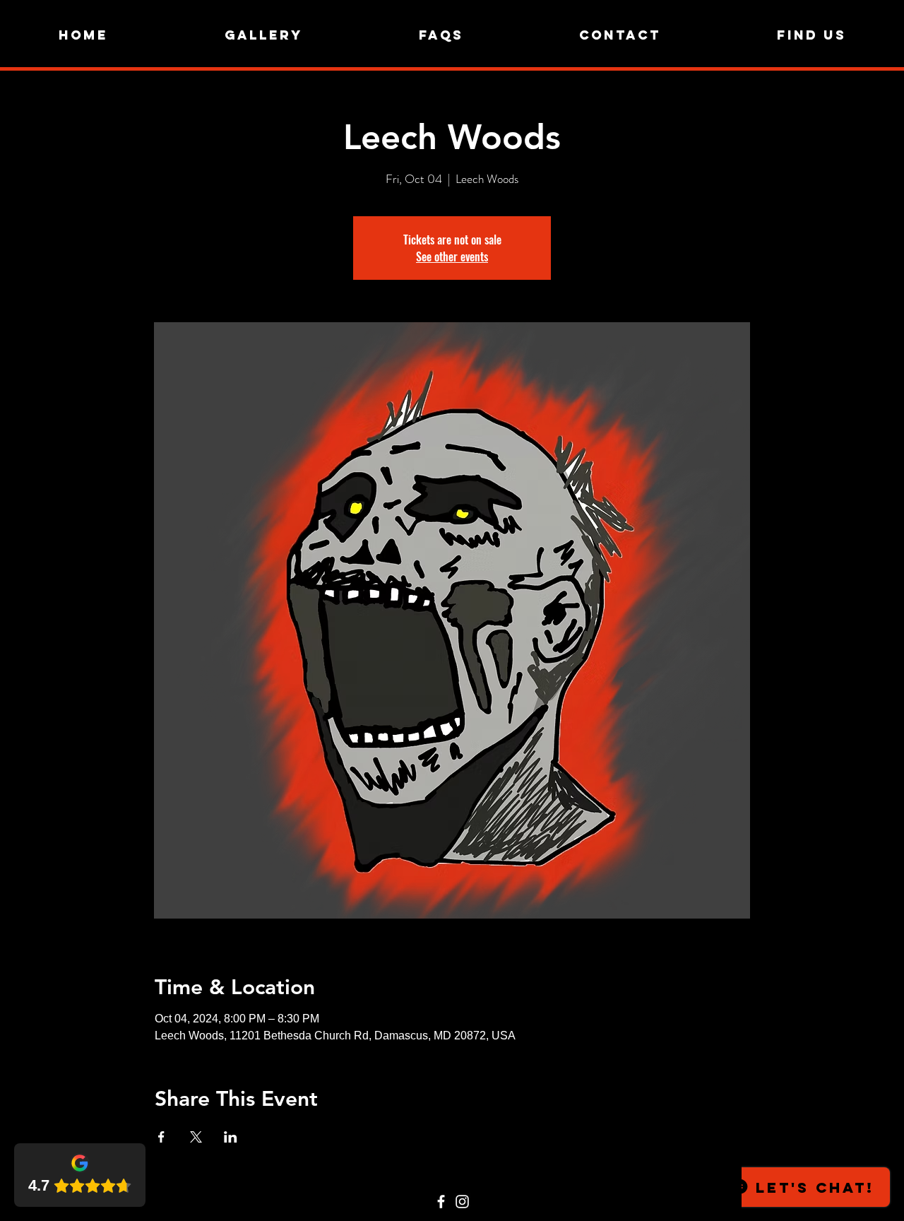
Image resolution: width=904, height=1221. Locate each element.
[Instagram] (462, 1201)
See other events (452, 256)
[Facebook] (441, 1201)
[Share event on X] (196, 1137)
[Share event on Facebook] (161, 1137)
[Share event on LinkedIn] (230, 1137)
